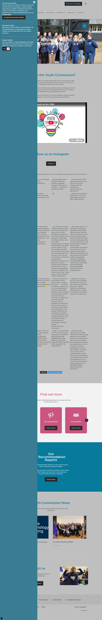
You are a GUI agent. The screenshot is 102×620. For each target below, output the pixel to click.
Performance (60, 12)
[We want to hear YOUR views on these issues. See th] (79, 185)
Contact (80, 12)
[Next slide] (87, 420)
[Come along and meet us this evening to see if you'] (42, 282)
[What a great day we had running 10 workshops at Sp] (79, 248)
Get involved (50, 12)
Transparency (70, 12)
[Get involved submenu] (54, 12)
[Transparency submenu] (75, 12)
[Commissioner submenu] (43, 12)
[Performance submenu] (64, 12)
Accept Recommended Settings (14, 17)
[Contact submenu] (83, 12)
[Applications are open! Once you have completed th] (79, 286)
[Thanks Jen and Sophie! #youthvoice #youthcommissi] (42, 181)
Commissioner (39, 12)
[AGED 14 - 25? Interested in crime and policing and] (60, 338)
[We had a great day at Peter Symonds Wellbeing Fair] (42, 235)
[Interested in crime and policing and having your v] (42, 338)
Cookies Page (6, 14)
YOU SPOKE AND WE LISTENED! (63, 542)
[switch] (6, 49)
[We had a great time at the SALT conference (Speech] (60, 184)
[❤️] (60, 194)
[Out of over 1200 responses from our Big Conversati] (79, 350)
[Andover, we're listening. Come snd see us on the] (79, 196)
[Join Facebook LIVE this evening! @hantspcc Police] (60, 251)
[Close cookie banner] (34, 2)
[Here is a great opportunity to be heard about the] (42, 196)
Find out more (51, 428)
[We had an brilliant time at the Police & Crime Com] (60, 303)
